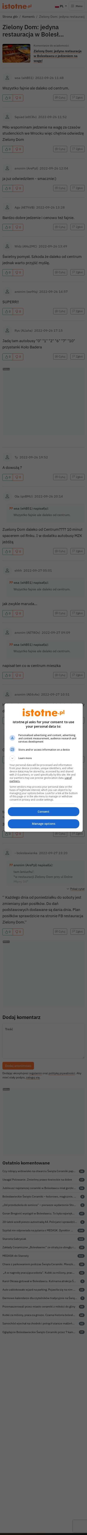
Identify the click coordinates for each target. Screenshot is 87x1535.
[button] (44, 758)
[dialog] (43, 767)
